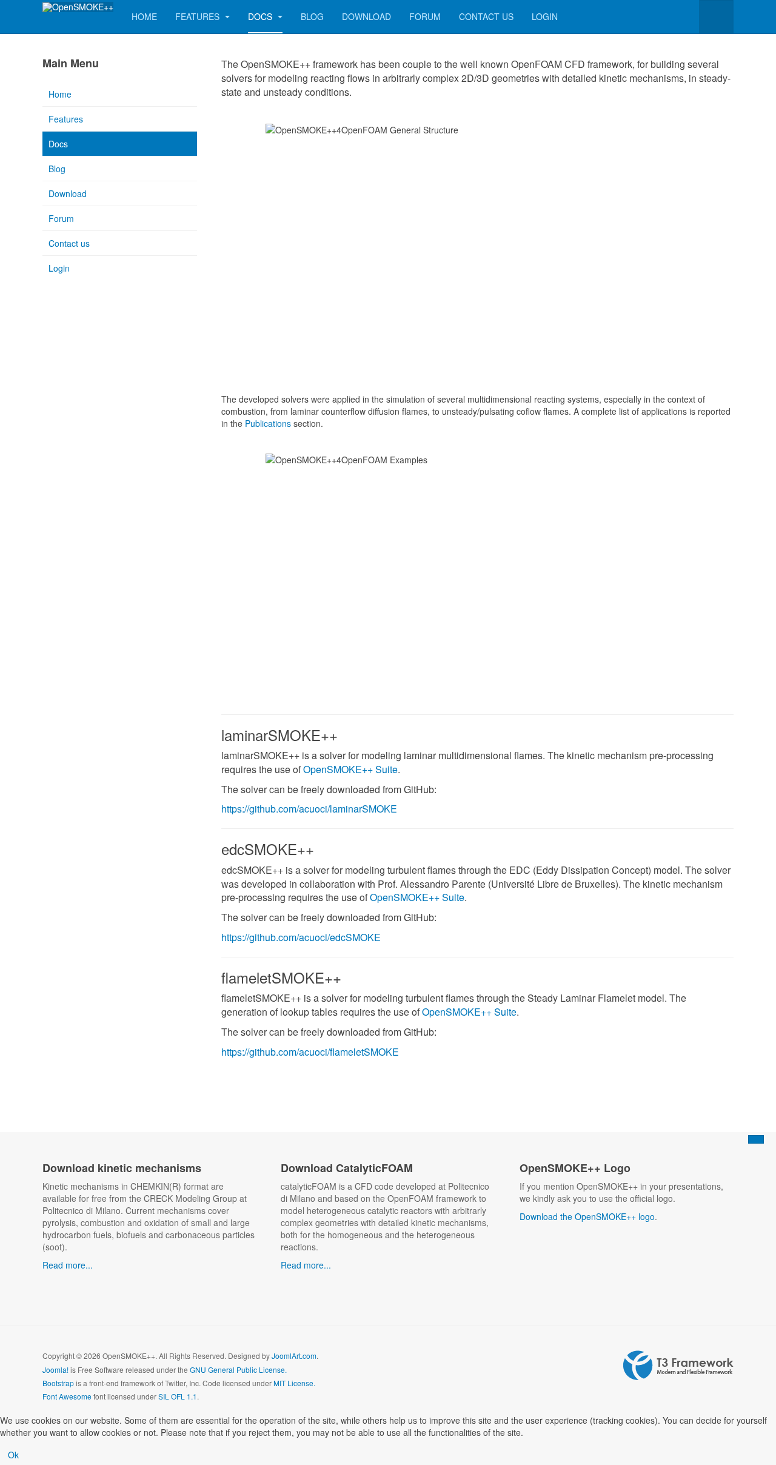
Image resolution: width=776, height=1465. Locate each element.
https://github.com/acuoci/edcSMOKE (301, 937)
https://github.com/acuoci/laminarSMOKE (309, 809)
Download (366, 16)
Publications (268, 423)
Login (545, 16)
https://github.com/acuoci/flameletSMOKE (310, 1052)
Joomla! (55, 1369)
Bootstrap (58, 1383)
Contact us (486, 16)
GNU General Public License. (238, 1369)
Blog (312, 16)
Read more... (67, 1265)
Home (144, 16)
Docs (261, 16)
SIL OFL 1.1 (177, 1396)
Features (198, 16)
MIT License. (294, 1383)
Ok (13, 1455)
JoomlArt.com (294, 1355)
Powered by (678, 1365)
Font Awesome (67, 1396)
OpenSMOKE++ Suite (350, 769)
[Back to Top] (756, 1139)
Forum (425, 16)
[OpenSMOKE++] (77, 7)
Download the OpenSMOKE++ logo (587, 1216)
